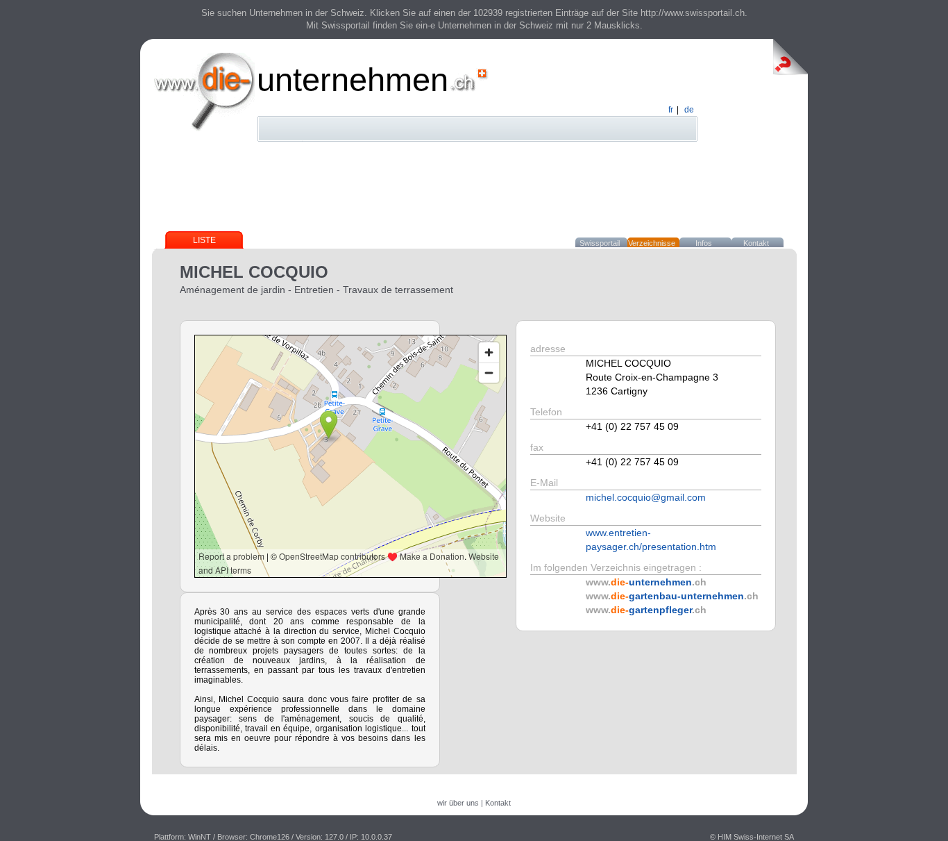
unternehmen (352, 79)
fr (670, 110)
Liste (204, 240)
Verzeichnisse (651, 243)
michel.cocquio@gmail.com (646, 497)
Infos (703, 243)
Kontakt (756, 243)
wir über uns (458, 803)
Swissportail (599, 243)
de (689, 110)
